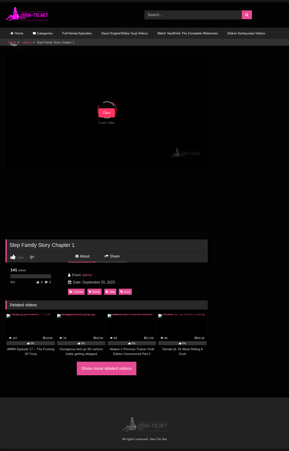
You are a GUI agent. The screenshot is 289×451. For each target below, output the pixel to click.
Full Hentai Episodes (77, 33)
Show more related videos (106, 368)
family (96, 291)
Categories (45, 33)
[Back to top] (275, 437)
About (84, 256)
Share (114, 256)
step (112, 291)
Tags (13, 44)
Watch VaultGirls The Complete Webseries (187, 33)
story (127, 291)
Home (19, 33)
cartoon (78, 291)
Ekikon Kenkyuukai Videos (246, 33)
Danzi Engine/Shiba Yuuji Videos (124, 33)
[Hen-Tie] (26, 15)
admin (87, 275)
